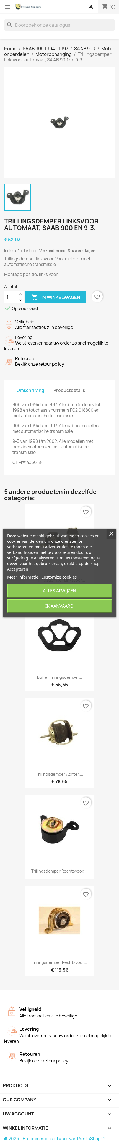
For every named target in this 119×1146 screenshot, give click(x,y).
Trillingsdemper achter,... (59, 774)
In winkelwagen (55, 297)
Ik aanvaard (59, 606)
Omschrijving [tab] (30, 390)
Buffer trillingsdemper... (59, 677)
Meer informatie (22, 577)
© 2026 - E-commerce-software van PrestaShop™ (54, 1139)
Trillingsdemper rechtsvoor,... (59, 871)
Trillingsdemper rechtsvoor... (59, 962)
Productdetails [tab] (69, 390)
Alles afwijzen (59, 591)
